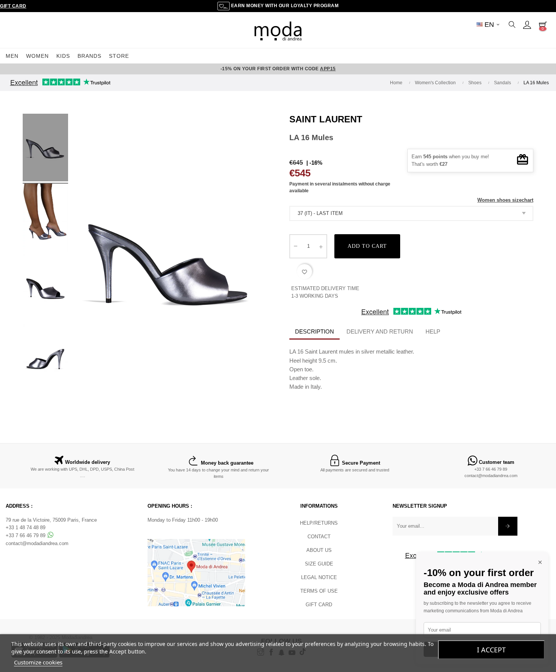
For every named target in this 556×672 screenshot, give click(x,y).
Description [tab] (314, 331)
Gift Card (13, 6)
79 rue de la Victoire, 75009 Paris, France (51, 520)
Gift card (319, 604)
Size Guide (319, 564)
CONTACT (319, 536)
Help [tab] (433, 331)
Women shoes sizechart (505, 200)
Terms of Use (319, 591)
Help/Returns (319, 523)
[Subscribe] (507, 526)
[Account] (526, 24)
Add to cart (367, 246)
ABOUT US (319, 550)
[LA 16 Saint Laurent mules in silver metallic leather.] (45, 149)
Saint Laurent (325, 119)
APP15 (328, 68)
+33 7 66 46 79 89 (490, 469)
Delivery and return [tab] (379, 331)
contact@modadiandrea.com (490, 475)
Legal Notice (319, 577)
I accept (491, 649)
